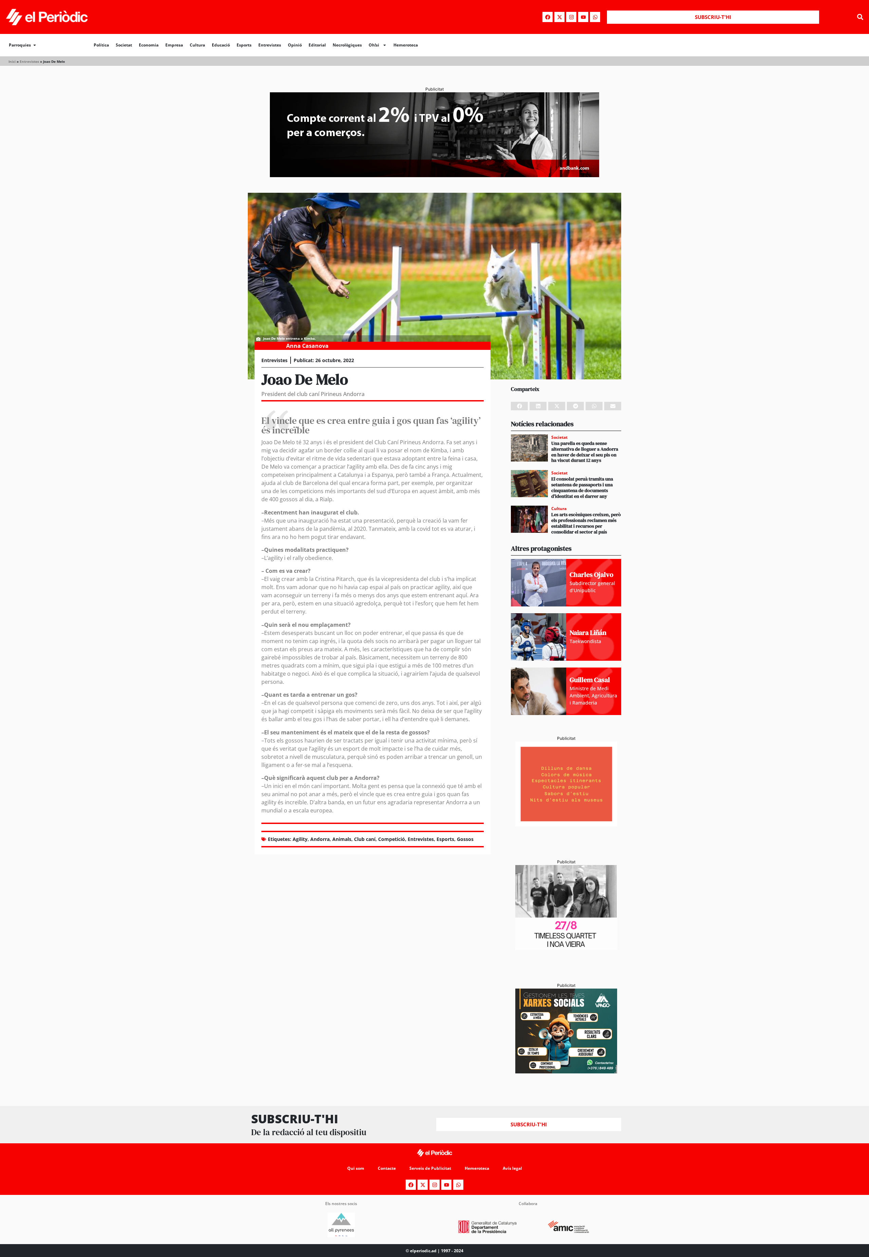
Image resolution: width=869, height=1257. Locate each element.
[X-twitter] (559, 17)
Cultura (197, 45)
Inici (12, 61)
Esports (244, 45)
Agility (300, 839)
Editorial (317, 45)
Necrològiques (347, 45)
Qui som (355, 1168)
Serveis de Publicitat (430, 1168)
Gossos (465, 839)
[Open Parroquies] (35, 45)
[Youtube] (583, 17)
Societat (124, 45)
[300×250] (566, 824)
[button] (860, 17)
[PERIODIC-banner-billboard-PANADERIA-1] (434, 175)
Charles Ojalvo (591, 574)
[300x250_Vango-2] (566, 1071)
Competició (391, 839)
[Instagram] (571, 17)
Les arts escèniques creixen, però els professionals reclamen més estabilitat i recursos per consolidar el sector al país (586, 523)
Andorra (320, 839)
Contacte (387, 1168)
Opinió (295, 45)
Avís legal (512, 1168)
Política (101, 45)
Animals (341, 839)
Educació (221, 45)
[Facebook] (547, 17)
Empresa (174, 45)
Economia (149, 45)
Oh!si (374, 45)
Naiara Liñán (588, 632)
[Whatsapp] (595, 17)
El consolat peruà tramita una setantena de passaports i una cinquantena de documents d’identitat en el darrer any (582, 487)
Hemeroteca (405, 45)
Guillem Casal (590, 679)
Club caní (364, 839)
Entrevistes (269, 45)
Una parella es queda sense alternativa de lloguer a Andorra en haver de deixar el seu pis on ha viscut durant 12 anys (584, 452)
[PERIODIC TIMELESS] (566, 947)
